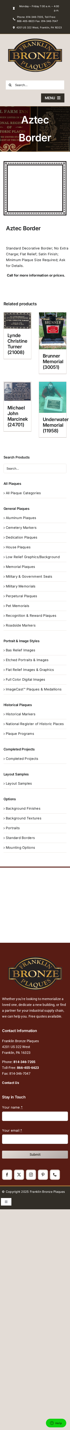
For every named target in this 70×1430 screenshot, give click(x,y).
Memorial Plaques (20, 567)
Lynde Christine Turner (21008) (17, 344)
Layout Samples (19, 783)
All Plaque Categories (23, 493)
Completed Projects (22, 759)
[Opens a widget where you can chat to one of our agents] (56, 1423)
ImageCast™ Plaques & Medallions (34, 689)
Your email (12, 1130)
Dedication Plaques (22, 537)
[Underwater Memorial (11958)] (52, 397)
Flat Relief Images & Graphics (30, 670)
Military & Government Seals (29, 576)
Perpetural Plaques (21, 596)
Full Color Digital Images (25, 679)
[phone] (55, 1175)
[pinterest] (43, 1175)
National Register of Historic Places (35, 724)
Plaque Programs (20, 734)
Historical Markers (21, 714)
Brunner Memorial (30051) (53, 361)
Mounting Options (20, 848)
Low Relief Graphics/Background (33, 557)
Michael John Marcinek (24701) (17, 416)
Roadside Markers (21, 625)
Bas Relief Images (20, 650)
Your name (12, 1107)
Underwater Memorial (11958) (56, 425)
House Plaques (18, 547)
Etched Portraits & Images (27, 660)
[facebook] (7, 1175)
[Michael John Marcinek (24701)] (17, 391)
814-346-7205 (24, 1062)
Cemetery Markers (21, 528)
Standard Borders (20, 838)
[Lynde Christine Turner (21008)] (17, 320)
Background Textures (23, 818)
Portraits (13, 828)
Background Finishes (23, 808)
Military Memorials (21, 586)
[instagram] (31, 1175)
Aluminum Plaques (21, 518)
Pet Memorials (17, 606)
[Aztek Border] (35, 188)
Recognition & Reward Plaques (31, 616)
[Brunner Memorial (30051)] (52, 330)
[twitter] (19, 1175)
